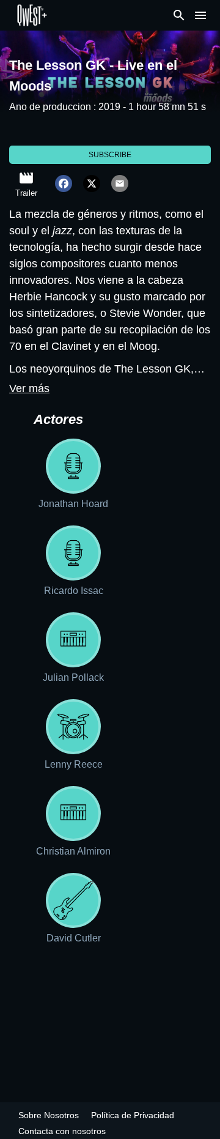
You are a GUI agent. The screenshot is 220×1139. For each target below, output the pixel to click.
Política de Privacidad (132, 1115)
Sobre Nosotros (48, 1115)
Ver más (29, 388)
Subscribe (110, 154)
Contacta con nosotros (62, 1131)
